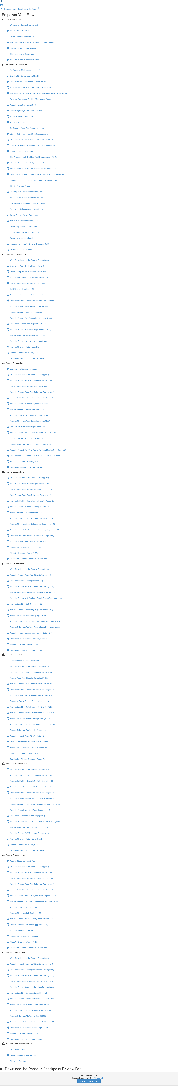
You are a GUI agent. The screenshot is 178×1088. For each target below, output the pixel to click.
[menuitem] (1, 5)
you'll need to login (99, 1078)
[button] (1, 2)
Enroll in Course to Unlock (89, 1081)
